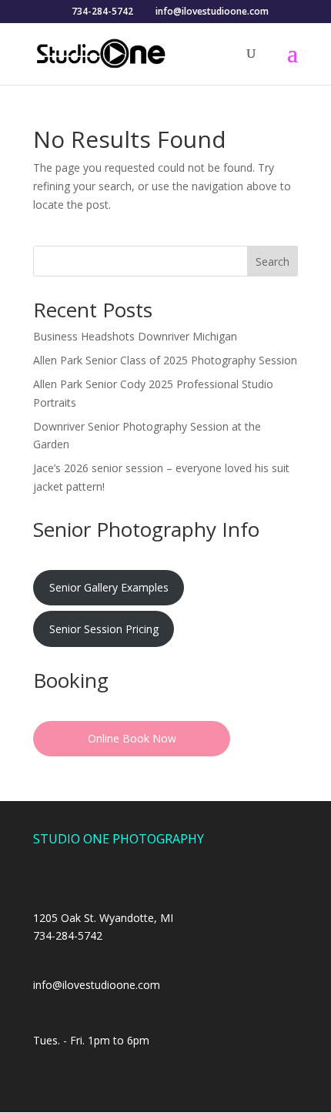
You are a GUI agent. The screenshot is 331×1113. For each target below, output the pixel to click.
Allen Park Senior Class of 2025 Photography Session (165, 360)
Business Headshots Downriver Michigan (135, 336)
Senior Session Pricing (104, 629)
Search (272, 261)
